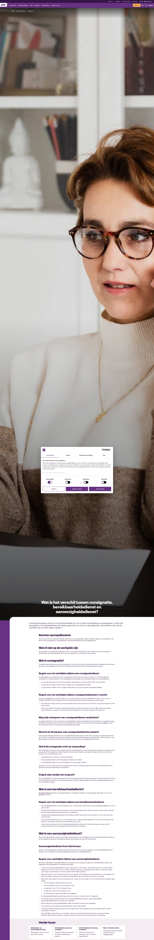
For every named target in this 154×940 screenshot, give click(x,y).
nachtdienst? (49, 698)
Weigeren (54, 489)
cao (113, 721)
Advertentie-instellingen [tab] (86, 455)
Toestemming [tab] (50, 455)
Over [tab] (104, 455)
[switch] (68, 482)
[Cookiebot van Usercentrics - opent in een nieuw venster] (104, 450)
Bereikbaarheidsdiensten (46, 793)
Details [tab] (68, 455)
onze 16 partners (52, 463)
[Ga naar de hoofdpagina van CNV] (3, 5)
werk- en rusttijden (102, 723)
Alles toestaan (100, 489)
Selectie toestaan (77, 489)
